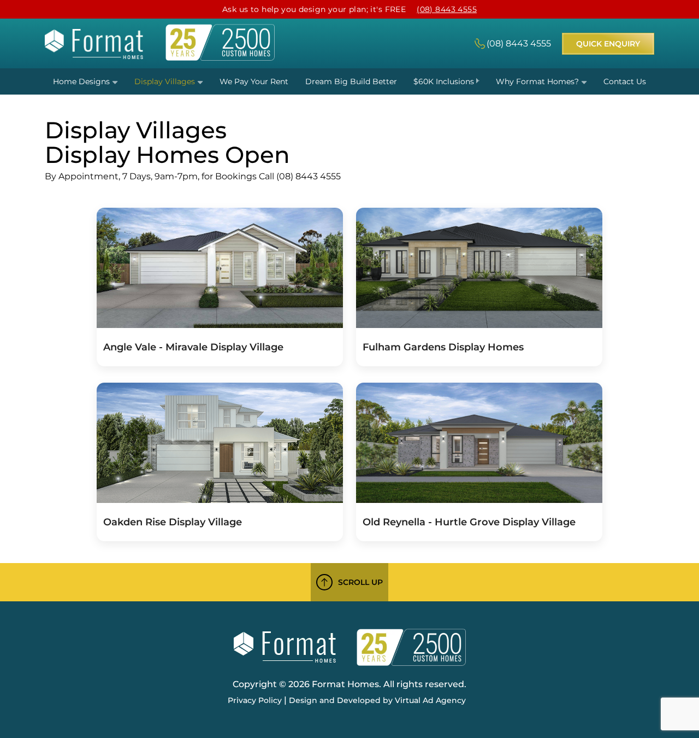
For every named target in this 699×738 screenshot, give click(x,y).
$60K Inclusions (444, 81)
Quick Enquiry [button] (608, 44)
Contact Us (624, 81)
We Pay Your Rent (254, 81)
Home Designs (82, 81)
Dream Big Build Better (351, 81)
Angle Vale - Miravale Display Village (193, 347)
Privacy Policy (255, 700)
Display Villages (165, 81)
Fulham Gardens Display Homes (443, 347)
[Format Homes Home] (94, 56)
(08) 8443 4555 (447, 9)
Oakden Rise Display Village (172, 522)
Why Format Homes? (538, 81)
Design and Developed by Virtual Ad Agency (377, 700)
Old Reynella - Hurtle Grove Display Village (469, 522)
